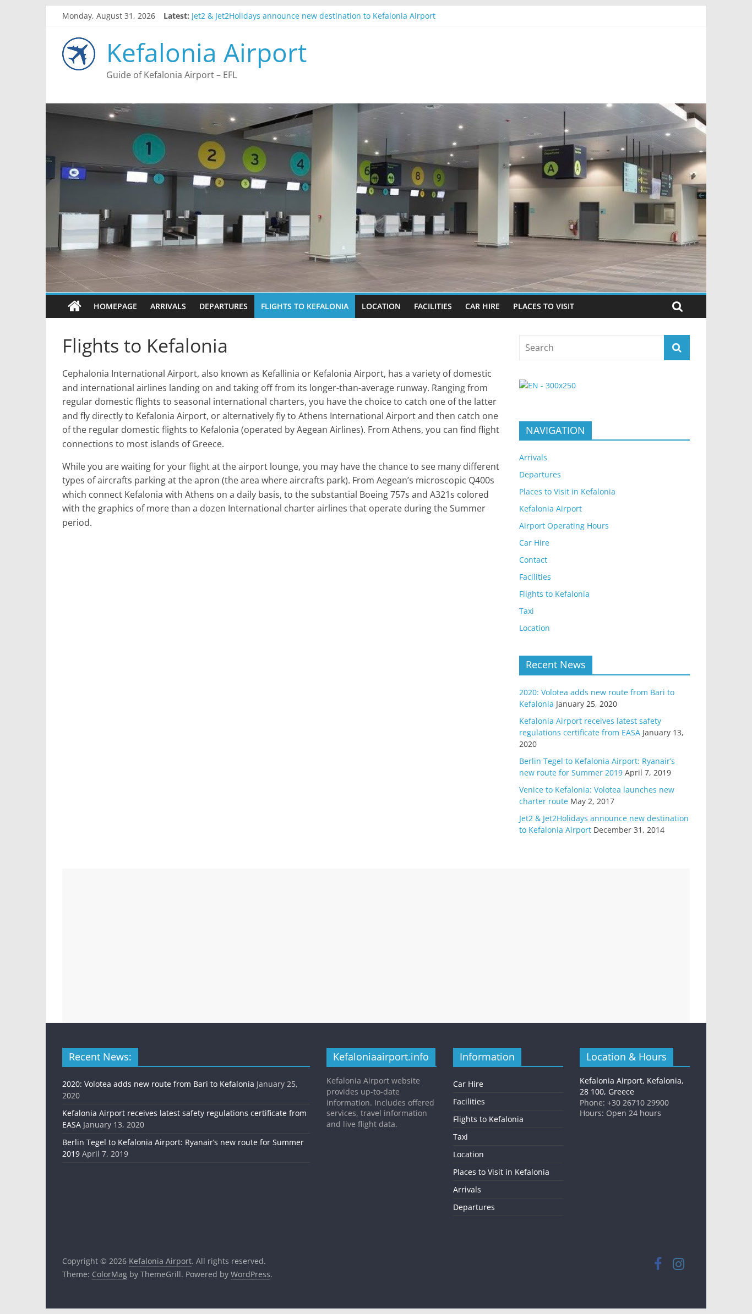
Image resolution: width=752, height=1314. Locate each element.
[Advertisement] (376, 945)
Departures (223, 306)
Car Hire (482, 306)
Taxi (526, 611)
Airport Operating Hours (564, 525)
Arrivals (168, 306)
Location (381, 306)
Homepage (115, 306)
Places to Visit (543, 306)
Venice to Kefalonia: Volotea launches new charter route (295, 12)
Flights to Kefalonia (304, 306)
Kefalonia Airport (206, 52)
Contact (533, 559)
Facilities (433, 306)
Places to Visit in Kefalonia (567, 491)
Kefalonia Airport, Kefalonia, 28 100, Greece (632, 1086)
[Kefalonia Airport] (74, 306)
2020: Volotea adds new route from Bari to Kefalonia (158, 1084)
